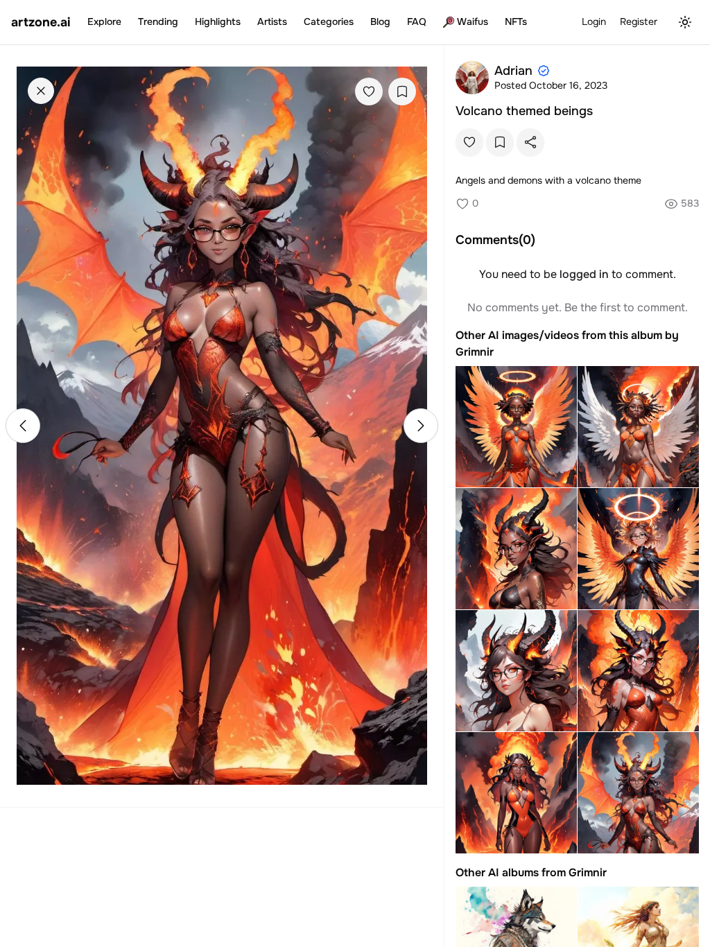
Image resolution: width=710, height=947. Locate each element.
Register (638, 21)
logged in (584, 274)
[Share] (530, 142)
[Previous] (23, 425)
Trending (158, 21)
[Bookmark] (402, 91)
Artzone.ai (41, 22)
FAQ (416, 21)
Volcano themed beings (524, 111)
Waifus (472, 21)
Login (594, 21)
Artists (272, 21)
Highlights (218, 21)
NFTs (516, 21)
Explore (104, 21)
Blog (380, 21)
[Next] (421, 425)
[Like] (369, 91)
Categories (329, 21)
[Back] (41, 91)
